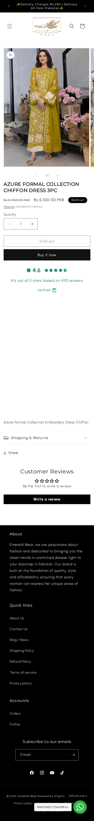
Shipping (9, 206)
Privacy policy (21, 683)
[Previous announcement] (9, 6)
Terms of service (23, 672)
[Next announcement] (85, 6)
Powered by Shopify (51, 796)
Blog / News (19, 640)
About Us (17, 618)
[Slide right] (57, 175)
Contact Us (19, 629)
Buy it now (47, 255)
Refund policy (78, 795)
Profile (15, 724)
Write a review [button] (46, 499)
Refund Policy (20, 661)
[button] (9, 26)
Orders (15, 714)
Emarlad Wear (27, 796)
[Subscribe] (73, 755)
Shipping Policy (22, 651)
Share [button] (13, 453)
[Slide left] (36, 175)
